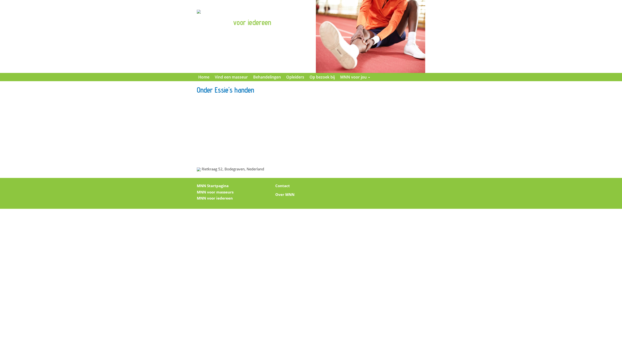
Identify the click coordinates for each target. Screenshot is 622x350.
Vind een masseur (231, 77)
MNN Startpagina (213, 185)
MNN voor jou (354, 77)
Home (203, 77)
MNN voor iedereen (215, 198)
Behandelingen (267, 77)
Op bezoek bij (322, 77)
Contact (282, 185)
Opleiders (295, 77)
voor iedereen (252, 22)
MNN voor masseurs (215, 192)
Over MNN (284, 194)
